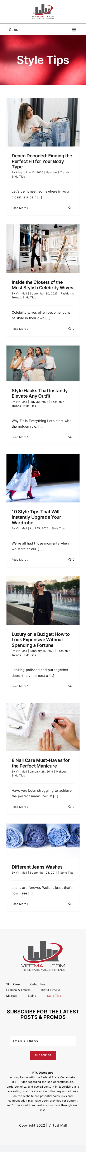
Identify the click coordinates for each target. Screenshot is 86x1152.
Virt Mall (21, 293)
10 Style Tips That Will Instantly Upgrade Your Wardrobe (36, 517)
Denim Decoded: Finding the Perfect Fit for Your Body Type (42, 161)
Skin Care (13, 984)
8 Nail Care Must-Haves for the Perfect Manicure (41, 763)
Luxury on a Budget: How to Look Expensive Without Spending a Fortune (41, 639)
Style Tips (18, 176)
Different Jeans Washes (37, 867)
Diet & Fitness (50, 990)
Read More (19, 207)
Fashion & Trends (58, 172)
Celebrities (37, 984)
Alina (19, 172)
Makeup (61, 771)
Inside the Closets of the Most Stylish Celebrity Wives (42, 284)
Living (32, 995)
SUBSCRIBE (43, 1055)
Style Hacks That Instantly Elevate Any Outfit (40, 393)
